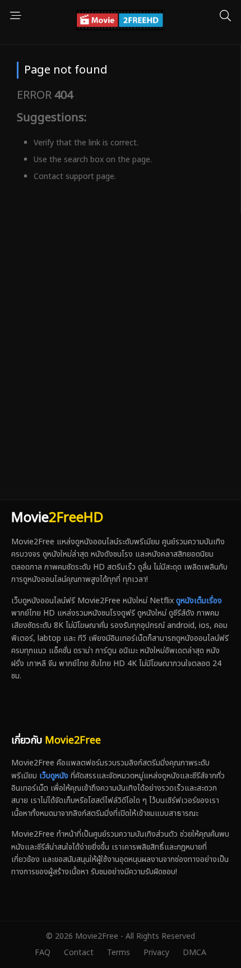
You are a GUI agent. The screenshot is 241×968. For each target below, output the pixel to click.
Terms (118, 952)
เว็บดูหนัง (53, 776)
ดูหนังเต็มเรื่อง (199, 601)
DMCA (194, 952)
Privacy (156, 952)
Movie (57, 518)
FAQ (42, 952)
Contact (79, 952)
